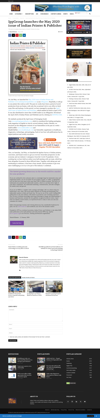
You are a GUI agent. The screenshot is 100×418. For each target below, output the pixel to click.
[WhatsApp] (20, 35)
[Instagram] (72, 401)
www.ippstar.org (15, 213)
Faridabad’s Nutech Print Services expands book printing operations (16, 295)
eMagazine (44, 102)
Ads (37, 14)
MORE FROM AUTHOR (28, 277)
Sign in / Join (10, 1)
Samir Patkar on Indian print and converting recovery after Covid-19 (18, 247)
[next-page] (12, 300)
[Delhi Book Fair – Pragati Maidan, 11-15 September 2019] (41, 360)
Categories (18, 14)
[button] (90, 14)
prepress (22, 18)
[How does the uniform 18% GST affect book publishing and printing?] (41, 367)
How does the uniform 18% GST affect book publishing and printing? (53, 367)
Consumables (44, 14)
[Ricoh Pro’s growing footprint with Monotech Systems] (54, 286)
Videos (72, 14)
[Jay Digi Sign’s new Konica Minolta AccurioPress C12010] (35, 286)
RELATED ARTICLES (14, 277)
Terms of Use (71, 409)
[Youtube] (84, 401)
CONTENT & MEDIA (56, 14)
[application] (79, 27)
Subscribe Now (16, 223)
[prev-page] (9, 300)
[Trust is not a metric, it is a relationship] (12, 368)
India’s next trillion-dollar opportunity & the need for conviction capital (24, 375)
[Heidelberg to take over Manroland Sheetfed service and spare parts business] (12, 360)
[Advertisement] (79, 163)
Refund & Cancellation (80, 409)
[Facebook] (9, 35)
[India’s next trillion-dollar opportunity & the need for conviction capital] (12, 375)
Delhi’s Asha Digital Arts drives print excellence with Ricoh (53, 375)
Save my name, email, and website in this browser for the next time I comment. (30, 336)
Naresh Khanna (13, 31)
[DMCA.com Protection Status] (71, 383)
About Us (47, 409)
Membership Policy (55, 409)
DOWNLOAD (57, 115)
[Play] (68, 32)
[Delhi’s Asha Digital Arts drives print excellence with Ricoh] (41, 375)
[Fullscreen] (89, 32)
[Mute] (87, 32)
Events (65, 14)
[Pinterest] (17, 35)
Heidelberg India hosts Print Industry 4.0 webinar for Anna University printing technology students (51, 248)
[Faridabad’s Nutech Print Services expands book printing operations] (16, 286)
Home (11, 14)
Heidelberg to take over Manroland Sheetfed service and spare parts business (24, 360)
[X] (13, 35)
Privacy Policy (64, 409)
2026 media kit (22, 206)
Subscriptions (29, 14)
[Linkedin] (24, 35)
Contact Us (89, 409)
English (78, 13)
